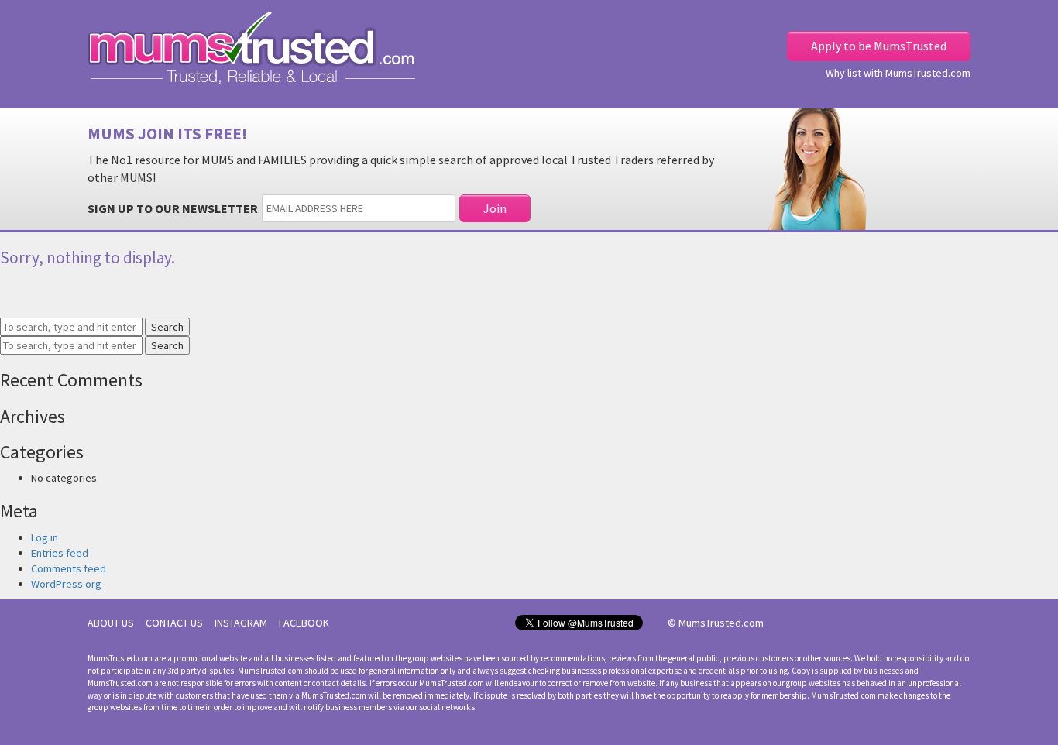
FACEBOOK (304, 623)
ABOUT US (111, 623)
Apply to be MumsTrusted (878, 45)
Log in (44, 537)
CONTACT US (174, 623)
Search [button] (167, 327)
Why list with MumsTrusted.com (898, 73)
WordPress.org (66, 584)
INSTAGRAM (241, 623)
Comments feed (68, 568)
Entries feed (59, 553)
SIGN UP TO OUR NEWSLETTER (173, 208)
